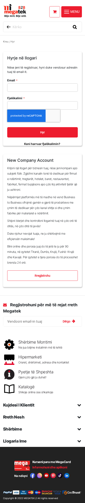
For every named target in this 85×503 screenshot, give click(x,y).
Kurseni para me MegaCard (51, 462)
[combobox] (42, 27)
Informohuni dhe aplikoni (49, 467)
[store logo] (40, 10)
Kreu (5, 41)
